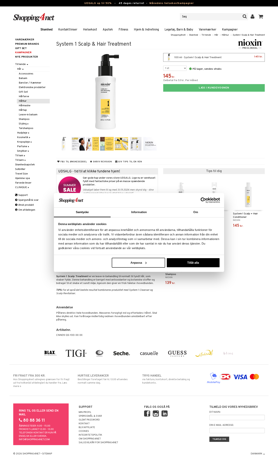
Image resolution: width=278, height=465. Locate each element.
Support (23, 195)
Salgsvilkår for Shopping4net (98, 442)
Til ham (19, 155)
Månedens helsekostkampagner (171, 3)
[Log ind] (252, 16)
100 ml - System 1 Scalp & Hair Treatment (218, 57)
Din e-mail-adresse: (221, 425)
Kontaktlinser (67, 30)
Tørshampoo (26, 128)
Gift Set (23, 92)
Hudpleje (22, 132)
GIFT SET (21, 48)
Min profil (85, 412)
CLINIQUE (21, 187)
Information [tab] (139, 212)
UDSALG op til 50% (98, 3)
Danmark (257, 453)
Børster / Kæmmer (30, 82)
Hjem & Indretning (146, 30)
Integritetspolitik (90, 435)
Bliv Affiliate (87, 427)
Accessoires (26, 73)
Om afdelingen (26, 210)
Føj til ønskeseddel (73, 161)
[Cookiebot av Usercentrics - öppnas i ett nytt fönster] (203, 200)
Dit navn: (215, 412)
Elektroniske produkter (32, 87)
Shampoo (24, 119)
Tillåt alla (193, 262)
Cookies (84, 431)
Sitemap (47, 453)
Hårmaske (24, 105)
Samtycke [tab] (82, 212)
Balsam (23, 78)
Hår (216, 35)
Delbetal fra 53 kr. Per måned (180, 80)
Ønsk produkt (26, 205)
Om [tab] (195, 212)
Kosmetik (23, 137)
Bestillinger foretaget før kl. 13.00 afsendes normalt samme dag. (103, 379)
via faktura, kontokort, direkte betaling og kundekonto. (166, 379)
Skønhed (46, 30)
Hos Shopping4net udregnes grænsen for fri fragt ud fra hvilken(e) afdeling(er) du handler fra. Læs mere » (41, 381)
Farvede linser (23, 182)
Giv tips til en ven (130, 161)
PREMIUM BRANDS (27, 44)
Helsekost (90, 30)
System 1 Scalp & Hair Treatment (249, 35)
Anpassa (136, 262)
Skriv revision (102, 161)
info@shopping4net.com (34, 439)
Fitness (123, 30)
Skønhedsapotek (25, 164)
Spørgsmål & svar (28, 200)
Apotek (108, 30)
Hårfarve (24, 96)
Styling (23, 123)
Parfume (22, 146)
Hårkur (225, 35)
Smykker (22, 151)
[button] (261, 16)
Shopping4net (178, 35)
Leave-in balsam (28, 114)
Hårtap (23, 110)
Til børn (19, 160)
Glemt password (89, 419)
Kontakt (84, 423)
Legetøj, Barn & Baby (179, 30)
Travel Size (21, 173)
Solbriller (20, 169)
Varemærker (207, 30)
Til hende (206, 35)
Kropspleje (23, 142)
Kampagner (230, 30)
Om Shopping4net (90, 438)
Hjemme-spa (22, 178)
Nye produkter (26, 57)
